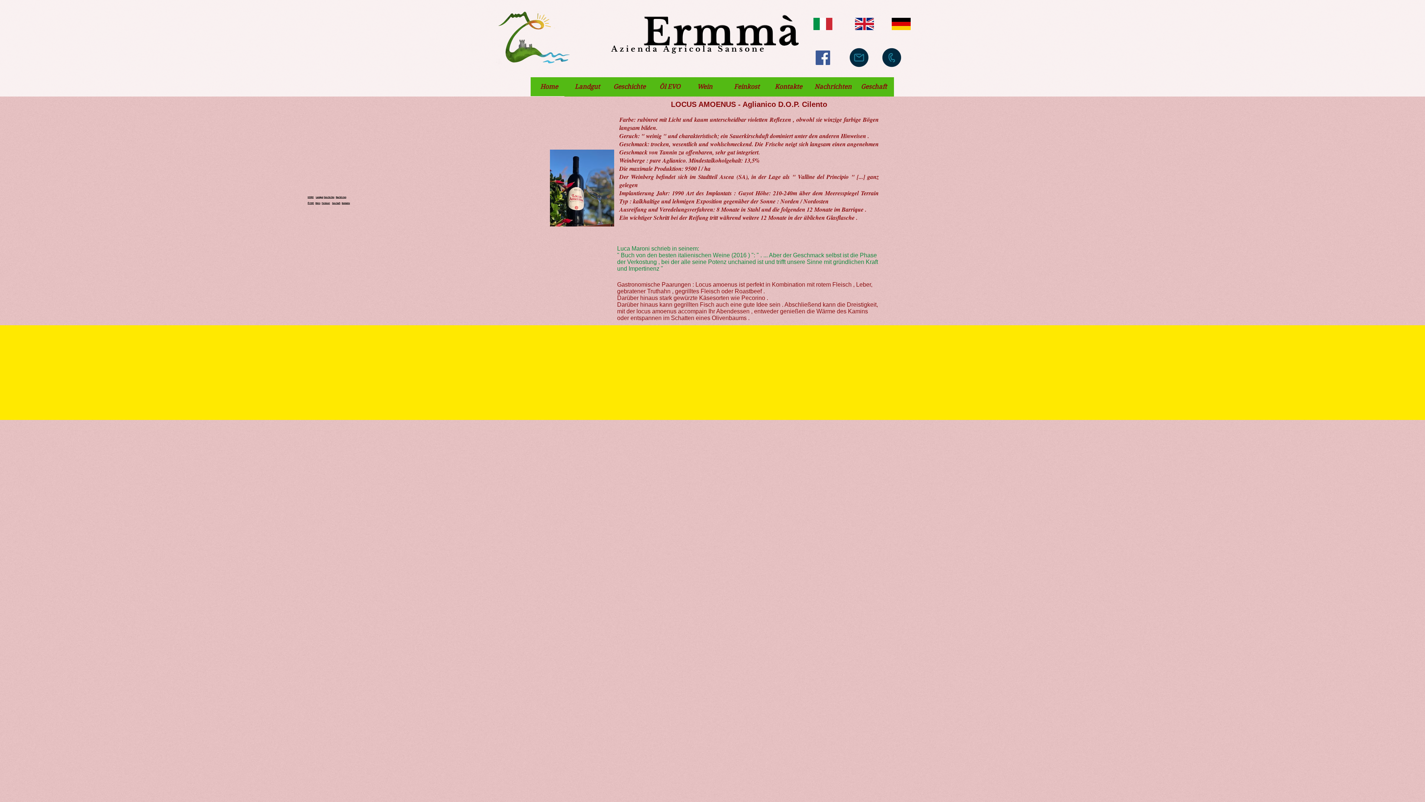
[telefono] (891, 57)
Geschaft (336, 203)
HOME (311, 197)
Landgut (319, 197)
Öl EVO (311, 203)
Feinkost (326, 203)
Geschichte (329, 197)
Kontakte (346, 203)
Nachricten (341, 197)
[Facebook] (823, 57)
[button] (549, 86)
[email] (859, 57)
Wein (317, 203)
